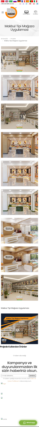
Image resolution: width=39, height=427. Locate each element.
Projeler (13, 39)
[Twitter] (26, 4)
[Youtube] (30, 4)
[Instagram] (20, 4)
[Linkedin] (37, 4)
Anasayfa (4, 39)
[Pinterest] (34, 4)
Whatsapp (30, 423)
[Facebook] (23, 4)
